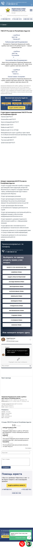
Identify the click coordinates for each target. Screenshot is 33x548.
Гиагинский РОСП (7, 117)
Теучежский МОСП (7, 140)
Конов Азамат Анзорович (16, 76)
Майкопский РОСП (7, 127)
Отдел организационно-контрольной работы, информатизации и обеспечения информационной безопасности (16, 214)
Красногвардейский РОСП (10, 122)
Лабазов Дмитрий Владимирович (16, 42)
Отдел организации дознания (11, 196)
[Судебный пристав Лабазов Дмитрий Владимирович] (16, 39)
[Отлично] (9, 456)
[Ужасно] (3, 456)
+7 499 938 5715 (5, 19)
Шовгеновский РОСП (8, 142)
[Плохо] (5, 456)
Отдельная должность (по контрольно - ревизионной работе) (14, 236)
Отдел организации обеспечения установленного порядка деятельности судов (14, 207)
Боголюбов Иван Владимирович (16, 60)
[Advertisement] (16, 162)
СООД (3, 239)
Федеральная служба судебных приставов (19, 10)
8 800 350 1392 (27, 19)
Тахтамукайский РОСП (8, 137)
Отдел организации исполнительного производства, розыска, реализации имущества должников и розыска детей (14, 201)
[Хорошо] (7, 456)
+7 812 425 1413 (17, 19)
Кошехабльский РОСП (8, 119)
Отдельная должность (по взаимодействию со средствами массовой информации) (16, 231)
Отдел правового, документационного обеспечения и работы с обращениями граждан (14, 221)
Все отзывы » (28, 448)
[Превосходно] (11, 456)
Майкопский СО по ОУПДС (10, 130)
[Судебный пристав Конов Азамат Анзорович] (16, 74)
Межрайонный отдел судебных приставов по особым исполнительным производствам (16, 133)
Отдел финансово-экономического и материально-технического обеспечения (15, 226)
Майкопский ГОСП (7, 125)
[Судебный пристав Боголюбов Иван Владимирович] (16, 57)
